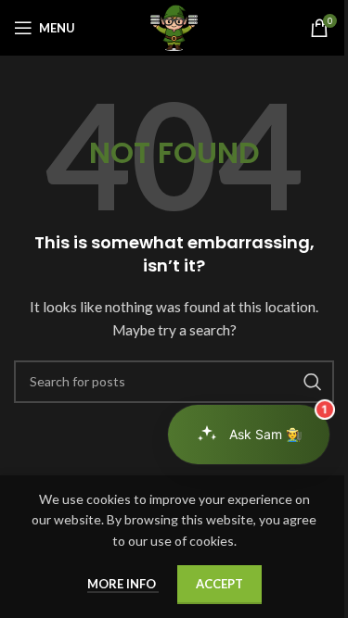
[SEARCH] (312, 381)
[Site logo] (173, 26)
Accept (219, 583)
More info (123, 583)
